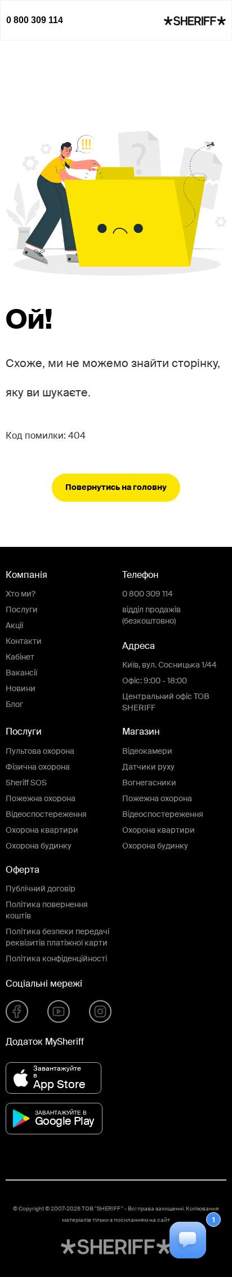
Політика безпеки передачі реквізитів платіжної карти (57, 937)
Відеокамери (147, 751)
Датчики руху (148, 767)
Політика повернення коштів (47, 910)
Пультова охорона (40, 751)
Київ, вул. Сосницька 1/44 (169, 665)
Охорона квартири (42, 830)
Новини (20, 689)
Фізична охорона (38, 767)
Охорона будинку (39, 846)
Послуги (22, 610)
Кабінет (20, 657)
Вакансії (21, 673)
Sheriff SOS (26, 783)
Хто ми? (20, 594)
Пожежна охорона (40, 799)
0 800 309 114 (147, 594)
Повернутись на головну (116, 488)
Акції (14, 626)
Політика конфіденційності (56, 959)
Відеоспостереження (46, 815)
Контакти (24, 642)
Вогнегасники (149, 783)
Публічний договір (40, 889)
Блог (14, 705)
